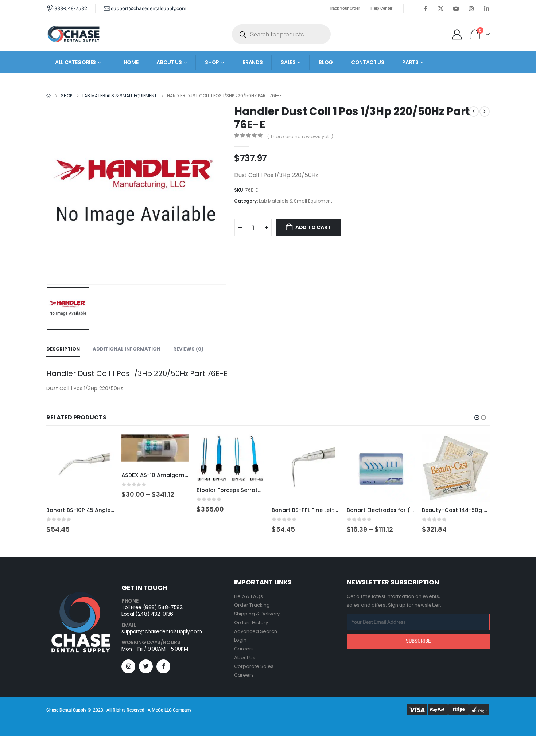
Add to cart (313, 227)
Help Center (381, 8)
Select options (177, 446)
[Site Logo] (73, 34)
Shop (212, 62)
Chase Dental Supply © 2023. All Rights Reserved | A (99, 710)
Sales (288, 62)
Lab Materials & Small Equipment (295, 201)
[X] (440, 8)
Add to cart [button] (102, 446)
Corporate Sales (253, 666)
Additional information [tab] (126, 348)
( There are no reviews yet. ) (300, 136)
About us (169, 62)
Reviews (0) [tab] (188, 348)
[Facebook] (425, 8)
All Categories (75, 62)
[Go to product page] (80, 468)
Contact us (367, 62)
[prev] (474, 111)
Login (240, 640)
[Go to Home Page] (48, 96)
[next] (484, 111)
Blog (326, 62)
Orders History (251, 622)
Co (160, 710)
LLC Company (177, 710)
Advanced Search (255, 631)
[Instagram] (471, 8)
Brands (252, 62)
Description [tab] (63, 348)
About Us (244, 657)
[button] (477, 417)
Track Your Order (344, 8)
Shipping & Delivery (257, 613)
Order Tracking (252, 605)
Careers (244, 648)
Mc (155, 710)
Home (131, 62)
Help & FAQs (248, 596)
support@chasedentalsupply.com (161, 631)
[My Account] (457, 34)
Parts (410, 62)
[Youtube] (455, 8)
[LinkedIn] (486, 8)
